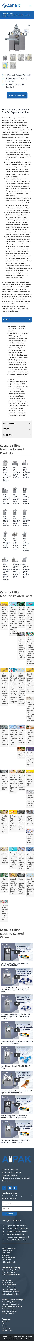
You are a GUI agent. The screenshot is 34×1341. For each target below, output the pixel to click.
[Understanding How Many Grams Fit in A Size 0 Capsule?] (21, 726)
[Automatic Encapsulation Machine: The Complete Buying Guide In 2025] (4, 901)
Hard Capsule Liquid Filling (10, 1304)
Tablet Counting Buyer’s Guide (17, 1231)
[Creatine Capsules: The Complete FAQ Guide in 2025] (30, 726)
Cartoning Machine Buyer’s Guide (18, 1237)
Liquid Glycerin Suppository (11, 1292)
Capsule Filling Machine (9, 1302)
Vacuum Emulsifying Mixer (10, 1270)
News (3, 1323)
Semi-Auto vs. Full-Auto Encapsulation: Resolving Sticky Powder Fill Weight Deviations (23, 648)
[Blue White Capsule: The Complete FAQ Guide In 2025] (21, 749)
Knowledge (5, 1321)
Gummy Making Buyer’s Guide (17, 1240)
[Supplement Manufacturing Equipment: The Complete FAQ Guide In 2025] (13, 726)
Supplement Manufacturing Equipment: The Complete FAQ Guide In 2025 (15, 737)
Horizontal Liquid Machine (10, 1294)
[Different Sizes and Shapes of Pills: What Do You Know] (13, 812)
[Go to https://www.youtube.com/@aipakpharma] (10, 1188)
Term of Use (15, 1339)
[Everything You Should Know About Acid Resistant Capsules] (21, 771)
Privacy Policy (25, 1339)
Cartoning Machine (8, 1313)
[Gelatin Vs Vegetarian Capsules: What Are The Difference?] (4, 875)
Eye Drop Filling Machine (10, 1289)
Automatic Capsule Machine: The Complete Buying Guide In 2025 (13, 860)
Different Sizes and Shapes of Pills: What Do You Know (13, 823)
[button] (29, 25)
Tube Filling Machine (8, 1272)
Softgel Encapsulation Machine (12, 1306)
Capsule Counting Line (9, 1309)
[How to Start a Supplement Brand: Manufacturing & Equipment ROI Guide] (13, 771)
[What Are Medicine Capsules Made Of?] (30, 771)
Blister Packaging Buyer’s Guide (17, 1228)
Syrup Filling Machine (9, 1284)
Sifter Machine (6, 1253)
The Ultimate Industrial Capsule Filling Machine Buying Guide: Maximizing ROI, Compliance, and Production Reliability (14, 620)
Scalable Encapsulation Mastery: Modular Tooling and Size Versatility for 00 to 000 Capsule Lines (6, 617)
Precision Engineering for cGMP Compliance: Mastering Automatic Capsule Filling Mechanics (22, 616)
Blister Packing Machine (9, 1311)
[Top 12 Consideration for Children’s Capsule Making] (30, 792)
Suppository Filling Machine (11, 1274)
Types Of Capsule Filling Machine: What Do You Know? (21, 886)
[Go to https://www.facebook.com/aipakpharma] (4, 1188)
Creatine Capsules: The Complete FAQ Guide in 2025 (30, 736)
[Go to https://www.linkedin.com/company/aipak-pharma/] (15, 1188)
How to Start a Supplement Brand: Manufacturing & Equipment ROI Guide (15, 783)
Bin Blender (5, 1255)
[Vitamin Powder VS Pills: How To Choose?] (30, 812)
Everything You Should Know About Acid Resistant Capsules (22, 782)
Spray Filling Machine (9, 1287)
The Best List (6, 1328)
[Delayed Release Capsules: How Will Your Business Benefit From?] (13, 875)
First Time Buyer (7, 1330)
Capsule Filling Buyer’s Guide (16, 1226)
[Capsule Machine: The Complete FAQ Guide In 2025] (30, 749)
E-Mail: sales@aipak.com (10, 1175)
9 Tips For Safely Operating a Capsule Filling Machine (22, 823)
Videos (4, 1326)
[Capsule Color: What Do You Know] (30, 830)
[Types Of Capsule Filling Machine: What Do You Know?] (21, 875)
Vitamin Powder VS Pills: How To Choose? (30, 820)
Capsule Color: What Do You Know (30, 838)
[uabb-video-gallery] (17, 952)
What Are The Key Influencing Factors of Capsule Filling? (5, 782)
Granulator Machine (8, 1257)
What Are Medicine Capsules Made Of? (30, 780)
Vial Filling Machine (8, 1282)
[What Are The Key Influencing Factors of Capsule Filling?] (4, 771)
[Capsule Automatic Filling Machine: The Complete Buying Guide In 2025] (30, 875)
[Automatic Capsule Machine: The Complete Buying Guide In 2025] (13, 849)
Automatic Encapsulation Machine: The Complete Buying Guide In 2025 (6, 912)
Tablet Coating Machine (9, 1262)
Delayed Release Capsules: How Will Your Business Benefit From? (13, 886)
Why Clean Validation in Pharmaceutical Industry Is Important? (7, 737)
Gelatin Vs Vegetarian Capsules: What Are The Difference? (5, 885)
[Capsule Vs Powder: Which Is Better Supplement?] (4, 849)
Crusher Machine (7, 1250)
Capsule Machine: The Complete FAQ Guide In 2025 (30, 759)
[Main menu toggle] (30, 5)
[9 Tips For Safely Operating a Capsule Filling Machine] (21, 812)
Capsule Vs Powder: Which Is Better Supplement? (6, 858)
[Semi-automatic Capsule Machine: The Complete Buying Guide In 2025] (21, 849)
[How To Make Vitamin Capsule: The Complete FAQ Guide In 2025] (4, 812)
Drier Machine (6, 1260)
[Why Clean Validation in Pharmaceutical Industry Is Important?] (4, 726)
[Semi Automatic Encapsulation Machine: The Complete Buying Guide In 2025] (30, 849)
